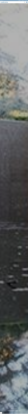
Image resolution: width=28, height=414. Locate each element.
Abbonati (23, 0)
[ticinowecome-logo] (4, 2)
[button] (1, 0)
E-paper (20, 0)
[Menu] (24, 2)
